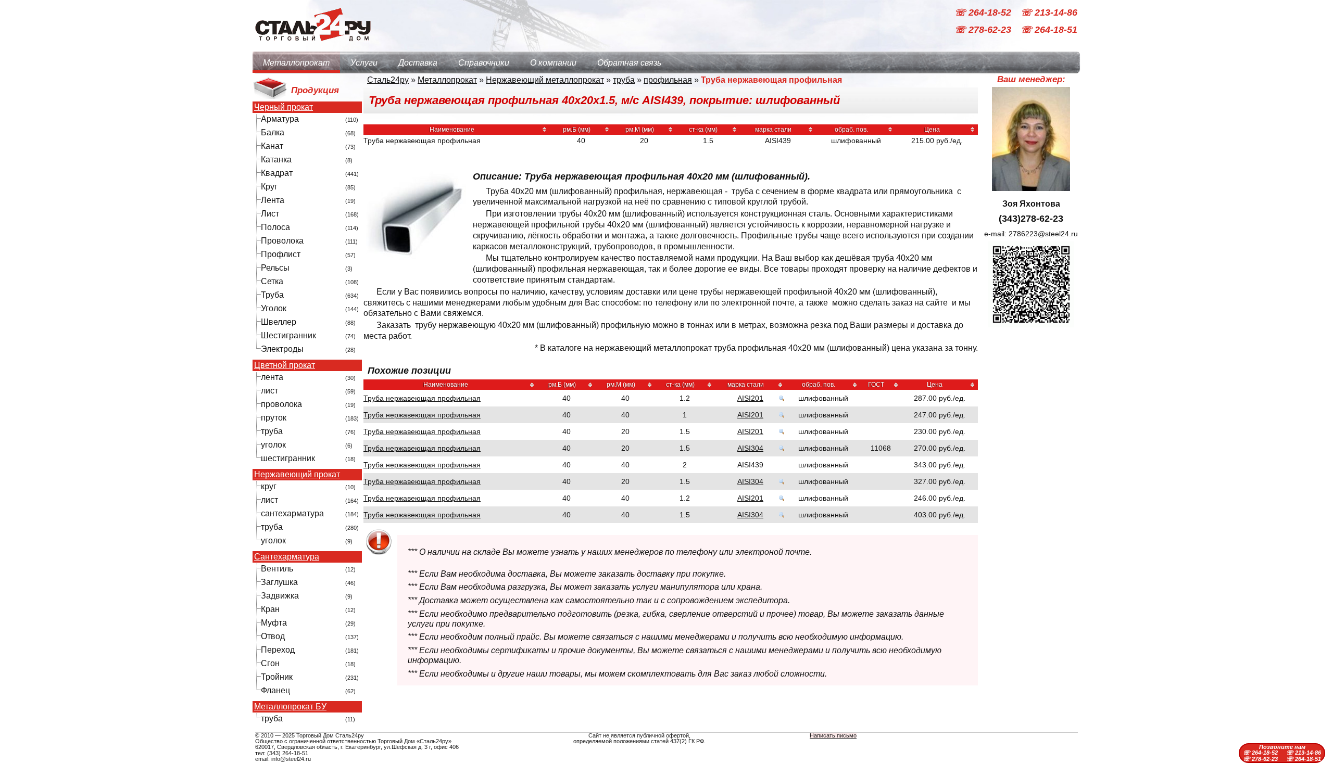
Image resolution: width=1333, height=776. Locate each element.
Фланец (275, 690)
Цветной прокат (284, 365)
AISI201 (750, 398)
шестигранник (288, 458)
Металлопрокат (296, 62)
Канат (272, 146)
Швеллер (278, 321)
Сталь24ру (388, 79)
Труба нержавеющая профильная (422, 398)
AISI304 (750, 448)
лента (272, 377)
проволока (281, 404)
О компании (553, 62)
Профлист (280, 254)
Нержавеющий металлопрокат (545, 79)
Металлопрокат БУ (290, 707)
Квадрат (277, 173)
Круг (269, 186)
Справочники (483, 62)
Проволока (282, 240)
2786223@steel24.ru (1043, 234)
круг (268, 486)
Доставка (417, 62)
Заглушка (279, 582)
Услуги (364, 62)
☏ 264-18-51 (1049, 30)
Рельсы (275, 267)
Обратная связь (629, 62)
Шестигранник (288, 335)
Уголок (273, 308)
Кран (270, 609)
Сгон (270, 663)
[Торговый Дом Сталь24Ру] (312, 46)
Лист (270, 213)
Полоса (275, 227)
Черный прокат (283, 107)
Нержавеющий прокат (297, 474)
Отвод (273, 636)
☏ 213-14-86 (1049, 12)
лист (269, 390)
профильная (668, 79)
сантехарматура (292, 513)
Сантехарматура (286, 557)
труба (272, 431)
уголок (273, 444)
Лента (272, 200)
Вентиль (277, 568)
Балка (272, 132)
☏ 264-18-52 (984, 12)
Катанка (276, 159)
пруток (273, 417)
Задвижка (280, 595)
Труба (272, 294)
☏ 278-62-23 (984, 30)
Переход (278, 649)
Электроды (282, 349)
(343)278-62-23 (1031, 218)
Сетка (272, 281)
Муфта (274, 622)
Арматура (280, 119)
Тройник (277, 676)
